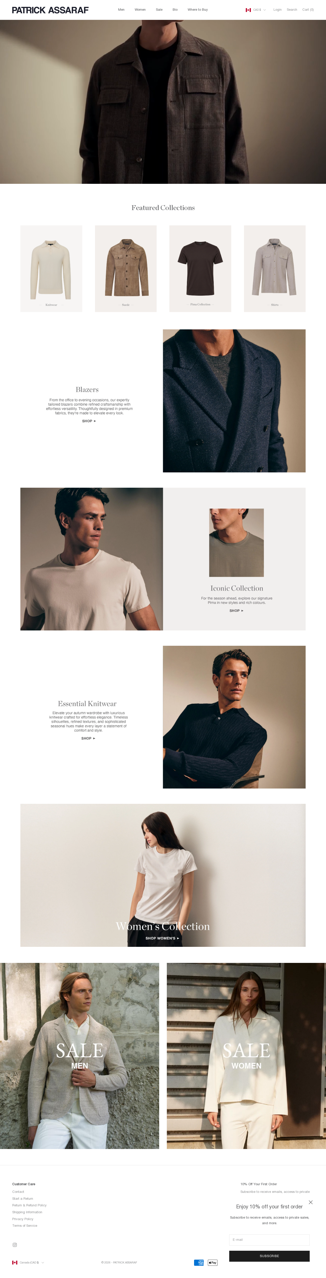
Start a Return (22, 1198)
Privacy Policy (22, 1219)
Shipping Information (27, 1212)
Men (121, 9)
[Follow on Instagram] (14, 1244)
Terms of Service (24, 1226)
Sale (159, 9)
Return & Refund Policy (29, 1205)
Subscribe (269, 1256)
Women (140, 9)
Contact (18, 1192)
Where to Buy (198, 9)
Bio (175, 9)
